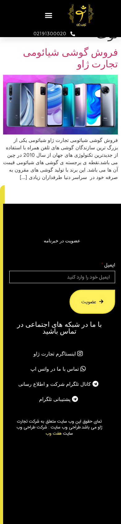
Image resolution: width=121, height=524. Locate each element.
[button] (49, 15)
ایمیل (109, 265)
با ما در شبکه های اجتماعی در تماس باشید (59, 327)
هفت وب (54, 433)
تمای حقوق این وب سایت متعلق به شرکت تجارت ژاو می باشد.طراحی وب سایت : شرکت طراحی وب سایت (59, 427)
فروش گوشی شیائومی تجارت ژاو (70, 58)
